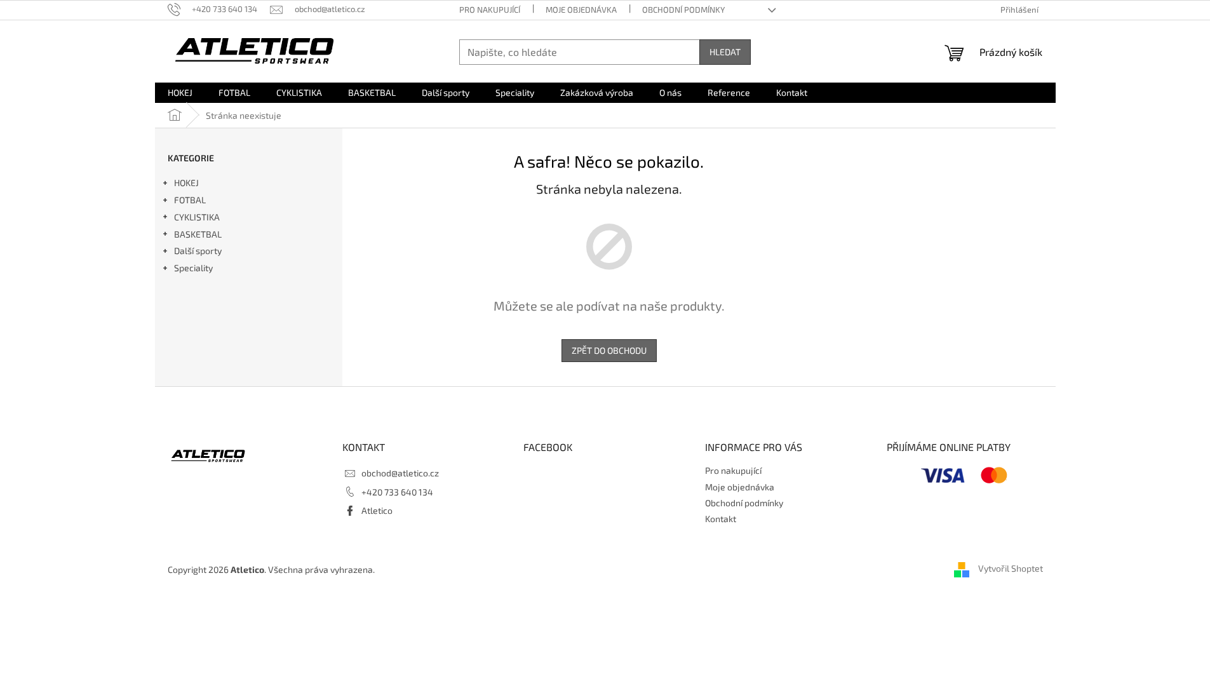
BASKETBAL (198, 234)
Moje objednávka (581, 9)
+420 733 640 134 (397, 492)
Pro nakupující (489, 9)
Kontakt (720, 518)
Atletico (377, 510)
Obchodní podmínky (683, 9)
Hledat (725, 51)
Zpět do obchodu (609, 350)
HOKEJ (186, 182)
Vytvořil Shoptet (1010, 568)
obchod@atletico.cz (400, 472)
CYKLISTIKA (197, 217)
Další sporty (198, 250)
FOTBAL (190, 199)
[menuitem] (180, 93)
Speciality (193, 267)
